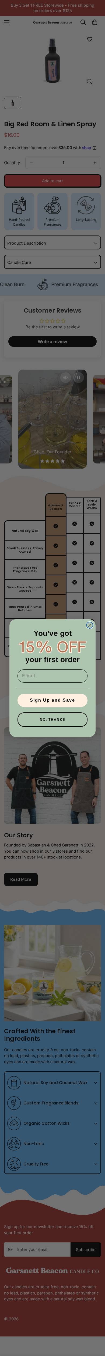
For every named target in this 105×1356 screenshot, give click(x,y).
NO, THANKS (52, 719)
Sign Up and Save (52, 700)
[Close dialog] (89, 625)
